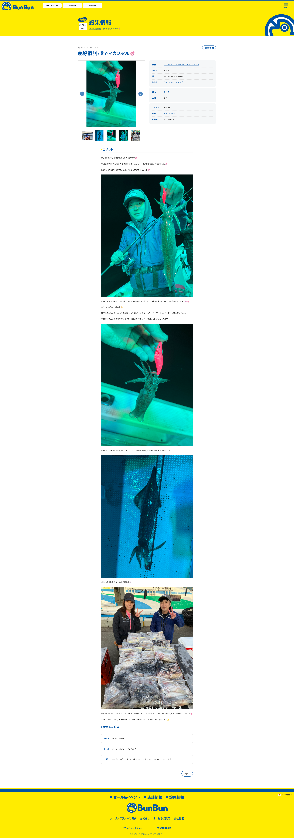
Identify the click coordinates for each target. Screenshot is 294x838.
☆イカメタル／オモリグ (173, 82)
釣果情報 (92, 5)
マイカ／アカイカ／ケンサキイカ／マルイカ (181, 64)
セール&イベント (52, 5)
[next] (140, 93)
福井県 (166, 92)
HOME (91, 29)
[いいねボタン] (186, 773)
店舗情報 (72, 5)
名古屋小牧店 (169, 113)
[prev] (82, 93)
